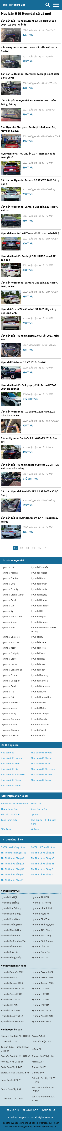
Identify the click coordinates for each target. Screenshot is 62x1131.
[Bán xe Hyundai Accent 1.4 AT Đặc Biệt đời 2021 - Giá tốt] (11, 61)
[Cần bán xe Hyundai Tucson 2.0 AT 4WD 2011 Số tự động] (11, 194)
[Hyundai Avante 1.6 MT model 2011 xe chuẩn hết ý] (11, 243)
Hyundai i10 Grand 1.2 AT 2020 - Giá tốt (23, 362)
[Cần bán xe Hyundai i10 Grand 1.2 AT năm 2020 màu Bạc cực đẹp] (11, 426)
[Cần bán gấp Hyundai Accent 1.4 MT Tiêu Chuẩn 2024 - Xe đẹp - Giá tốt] (11, 35)
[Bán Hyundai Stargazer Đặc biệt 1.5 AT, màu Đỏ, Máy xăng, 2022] (11, 141)
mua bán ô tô (30, 1110)
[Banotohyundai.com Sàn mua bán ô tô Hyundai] (18, 4)
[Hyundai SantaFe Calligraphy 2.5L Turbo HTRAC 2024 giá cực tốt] (11, 399)
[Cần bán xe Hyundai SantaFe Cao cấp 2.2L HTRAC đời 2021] (11, 221)
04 (33, 547)
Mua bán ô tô (7, 752)
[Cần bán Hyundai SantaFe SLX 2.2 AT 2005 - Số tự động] (11, 505)
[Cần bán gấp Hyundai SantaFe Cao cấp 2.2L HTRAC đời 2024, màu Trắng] (11, 479)
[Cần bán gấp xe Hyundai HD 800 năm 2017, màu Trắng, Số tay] (11, 114)
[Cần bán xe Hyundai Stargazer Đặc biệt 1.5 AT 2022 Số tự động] (11, 88)
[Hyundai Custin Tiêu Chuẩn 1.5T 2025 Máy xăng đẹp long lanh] (11, 323)
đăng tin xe (48, 1110)
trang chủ (13, 1110)
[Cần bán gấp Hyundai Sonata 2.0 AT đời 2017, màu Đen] (11, 350)
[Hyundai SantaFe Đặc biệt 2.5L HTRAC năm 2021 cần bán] (11, 270)
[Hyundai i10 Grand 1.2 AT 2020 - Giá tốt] (11, 372)
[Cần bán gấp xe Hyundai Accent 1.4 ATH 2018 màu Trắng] (11, 532)
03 (27, 547)
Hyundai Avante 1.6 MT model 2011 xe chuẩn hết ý (30, 233)
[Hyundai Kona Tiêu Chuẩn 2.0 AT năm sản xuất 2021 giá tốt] (11, 168)
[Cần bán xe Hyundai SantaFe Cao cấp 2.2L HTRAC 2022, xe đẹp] (11, 297)
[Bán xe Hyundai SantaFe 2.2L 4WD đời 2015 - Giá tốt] (11, 452)
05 (39, 547)
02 (21, 547)
